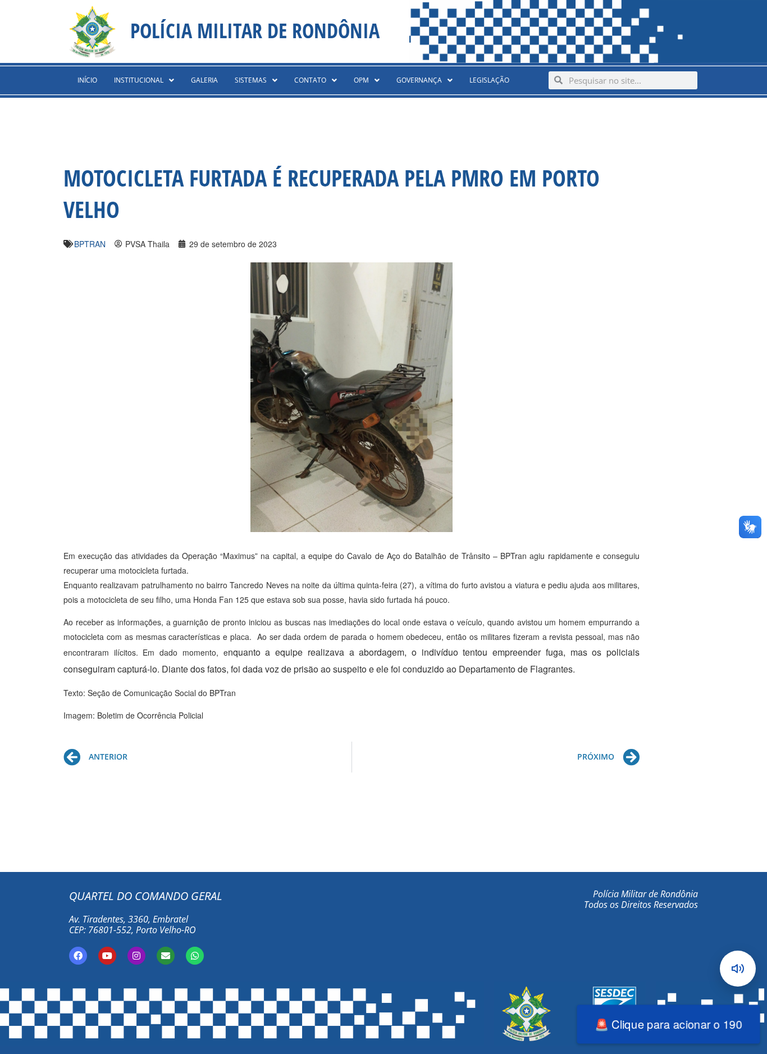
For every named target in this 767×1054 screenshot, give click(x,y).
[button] (144, 80)
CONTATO (310, 80)
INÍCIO (87, 80)
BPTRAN (90, 243)
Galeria (204, 80)
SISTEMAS (251, 80)
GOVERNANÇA (419, 80)
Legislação (489, 80)
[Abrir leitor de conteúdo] (738, 969)
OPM (361, 80)
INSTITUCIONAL (138, 80)
